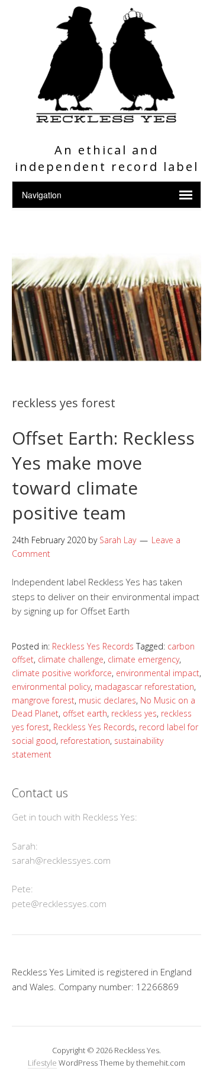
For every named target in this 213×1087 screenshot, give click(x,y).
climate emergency (143, 659)
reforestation (85, 740)
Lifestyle (42, 1062)
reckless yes (134, 713)
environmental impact (157, 673)
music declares (107, 700)
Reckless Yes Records (93, 646)
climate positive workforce (62, 673)
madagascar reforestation (144, 686)
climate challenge (71, 659)
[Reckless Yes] (106, 118)
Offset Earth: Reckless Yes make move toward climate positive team (103, 475)
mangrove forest (43, 700)
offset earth (85, 713)
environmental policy (51, 686)
